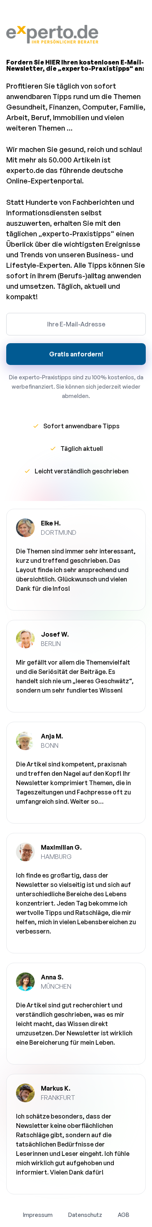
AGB (123, 1214)
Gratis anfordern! (76, 354)
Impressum (38, 1214)
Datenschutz (85, 1214)
